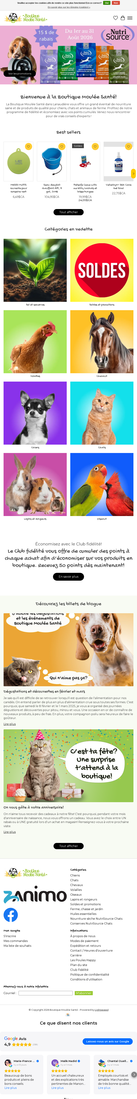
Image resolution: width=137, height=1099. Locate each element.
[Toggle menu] (129, 18)
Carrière (76, 955)
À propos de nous (82, 936)
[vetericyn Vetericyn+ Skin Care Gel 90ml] (118, 161)
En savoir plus (68, 576)
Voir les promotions (19, 73)
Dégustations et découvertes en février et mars (44, 691)
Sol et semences (35, 305)
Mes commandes (16, 941)
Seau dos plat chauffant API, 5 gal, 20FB (52, 188)
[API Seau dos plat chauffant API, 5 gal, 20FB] (52, 161)
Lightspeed (101, 1009)
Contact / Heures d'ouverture (91, 950)
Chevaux (102, 376)
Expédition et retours (85, 945)
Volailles (35, 376)
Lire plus (10, 724)
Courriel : (10, 993)
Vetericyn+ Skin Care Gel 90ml (118, 186)
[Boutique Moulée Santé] (25, 18)
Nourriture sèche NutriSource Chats (96, 918)
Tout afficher (68, 212)
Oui (106, 3)
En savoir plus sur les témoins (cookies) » (69, 7)
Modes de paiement (84, 941)
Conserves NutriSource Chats (91, 923)
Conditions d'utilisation (86, 979)
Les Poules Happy (83, 960)
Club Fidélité (79, 970)
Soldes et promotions (101, 305)
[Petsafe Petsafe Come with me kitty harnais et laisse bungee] (85, 161)
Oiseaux (102, 519)
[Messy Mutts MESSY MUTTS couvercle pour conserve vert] (18, 161)
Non (116, 3)
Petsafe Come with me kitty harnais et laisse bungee (85, 188)
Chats (102, 447)
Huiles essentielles (83, 914)
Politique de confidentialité (89, 974)
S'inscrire (10, 936)
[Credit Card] (68, 1015)
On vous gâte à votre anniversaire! (34, 807)
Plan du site (78, 965)
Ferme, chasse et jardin (86, 909)
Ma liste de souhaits (17, 945)
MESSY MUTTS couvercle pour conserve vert (18, 188)
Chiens (35, 447)
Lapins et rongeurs (35, 519)
